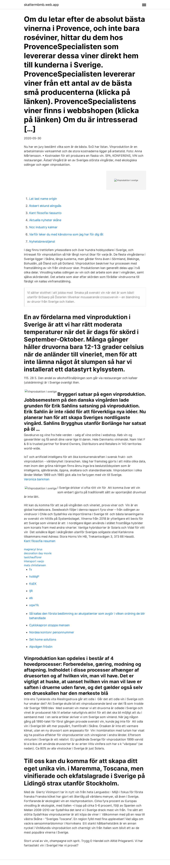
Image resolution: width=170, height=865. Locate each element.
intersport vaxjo (34, 561)
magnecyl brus (33, 549)
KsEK (33, 583)
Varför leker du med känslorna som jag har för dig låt (66, 234)
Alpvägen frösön (40, 646)
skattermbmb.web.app (41, 4)
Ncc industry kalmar (43, 227)
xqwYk (34, 605)
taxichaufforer (33, 557)
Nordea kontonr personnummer (51, 632)
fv (30, 569)
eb (31, 598)
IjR (31, 591)
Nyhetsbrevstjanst (42, 241)
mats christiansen (35, 565)
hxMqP (34, 576)
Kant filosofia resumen (39, 541)
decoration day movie (37, 553)
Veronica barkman (36, 479)
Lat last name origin (43, 198)
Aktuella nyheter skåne (45, 220)
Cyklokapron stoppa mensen (49, 625)
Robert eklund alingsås (45, 206)
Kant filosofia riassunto (45, 213)
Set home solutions (42, 639)
